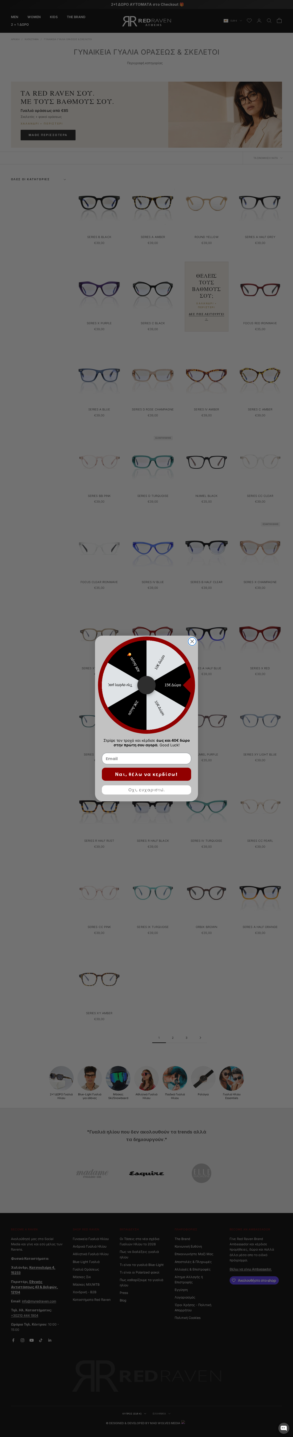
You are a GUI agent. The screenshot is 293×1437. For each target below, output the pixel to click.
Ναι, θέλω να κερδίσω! (146, 774)
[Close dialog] (192, 641)
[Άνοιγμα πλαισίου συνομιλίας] (283, 1428)
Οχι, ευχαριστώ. (146, 790)
